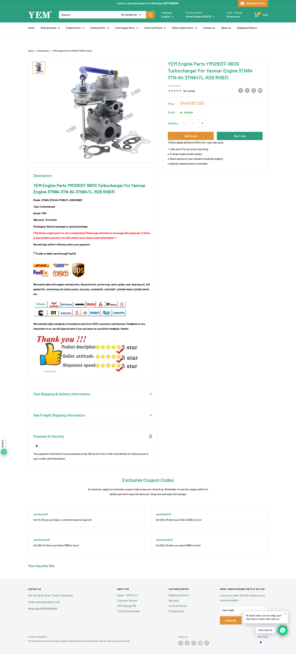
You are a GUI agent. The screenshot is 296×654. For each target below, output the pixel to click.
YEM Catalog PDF (126, 605)
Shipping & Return (247, 27)
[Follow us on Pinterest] (193, 643)
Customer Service (127, 600)
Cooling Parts (97, 27)
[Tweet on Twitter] (253, 90)
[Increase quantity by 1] (202, 123)
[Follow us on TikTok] (206, 643)
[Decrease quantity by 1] (184, 123)
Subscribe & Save (255, 3)
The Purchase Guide (128, 611)
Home (31, 27)
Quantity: (173, 123)
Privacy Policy (176, 611)
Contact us (209, 27)
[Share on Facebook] (240, 90)
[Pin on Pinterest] (247, 90)
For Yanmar (174, 86)
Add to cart (190, 135)
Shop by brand (48, 27)
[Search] (150, 15)
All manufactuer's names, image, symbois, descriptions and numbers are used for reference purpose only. (79, 641)
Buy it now (239, 135)
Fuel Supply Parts (125, 27)
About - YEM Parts (127, 595)
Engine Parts (73, 27)
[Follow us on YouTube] (200, 643)
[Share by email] (260, 90)
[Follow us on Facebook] (180, 643)
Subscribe (230, 620)
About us (226, 27)
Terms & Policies (178, 605)
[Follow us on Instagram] (187, 643)
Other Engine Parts (182, 27)
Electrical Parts (153, 27)
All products (43, 50)
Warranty (174, 600)
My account (233, 16)
